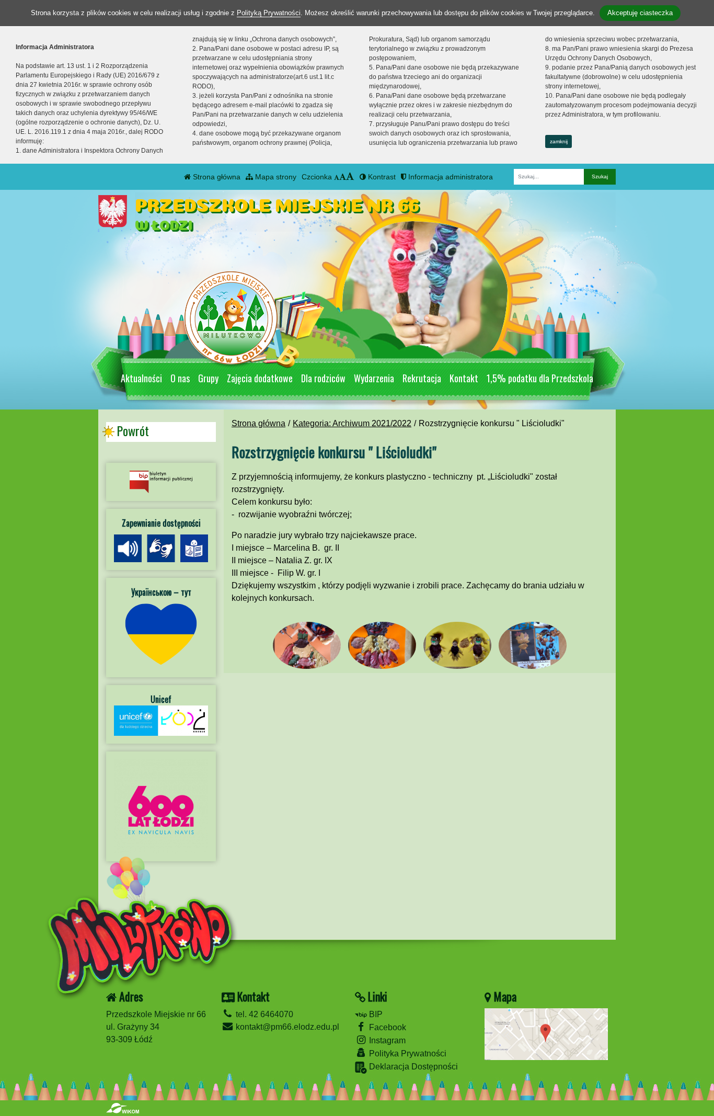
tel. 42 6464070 (263, 1014)
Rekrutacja (421, 378)
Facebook (386, 1027)
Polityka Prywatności (406, 1053)
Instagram (386, 1040)
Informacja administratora (449, 177)
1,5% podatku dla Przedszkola (540, 378)
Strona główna (215, 177)
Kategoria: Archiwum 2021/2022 (352, 423)
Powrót (133, 431)
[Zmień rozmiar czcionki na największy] (350, 177)
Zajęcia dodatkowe (260, 378)
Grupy (208, 378)
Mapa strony (274, 177)
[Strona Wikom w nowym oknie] (122, 1108)
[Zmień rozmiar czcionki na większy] (342, 177)
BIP (375, 1014)
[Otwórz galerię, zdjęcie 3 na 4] (457, 645)
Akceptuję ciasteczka (640, 13)
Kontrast (381, 177)
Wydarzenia (374, 378)
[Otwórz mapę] (546, 1033)
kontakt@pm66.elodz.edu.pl (286, 1026)
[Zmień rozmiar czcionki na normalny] (336, 177)
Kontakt (464, 378)
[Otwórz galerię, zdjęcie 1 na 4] (307, 645)
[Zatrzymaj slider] (425, 351)
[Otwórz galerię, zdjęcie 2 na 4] (382, 645)
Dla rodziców (323, 378)
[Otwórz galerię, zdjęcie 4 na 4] (533, 645)
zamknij (559, 141)
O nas (180, 378)
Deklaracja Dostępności (412, 1066)
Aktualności (141, 378)
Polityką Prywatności (269, 13)
